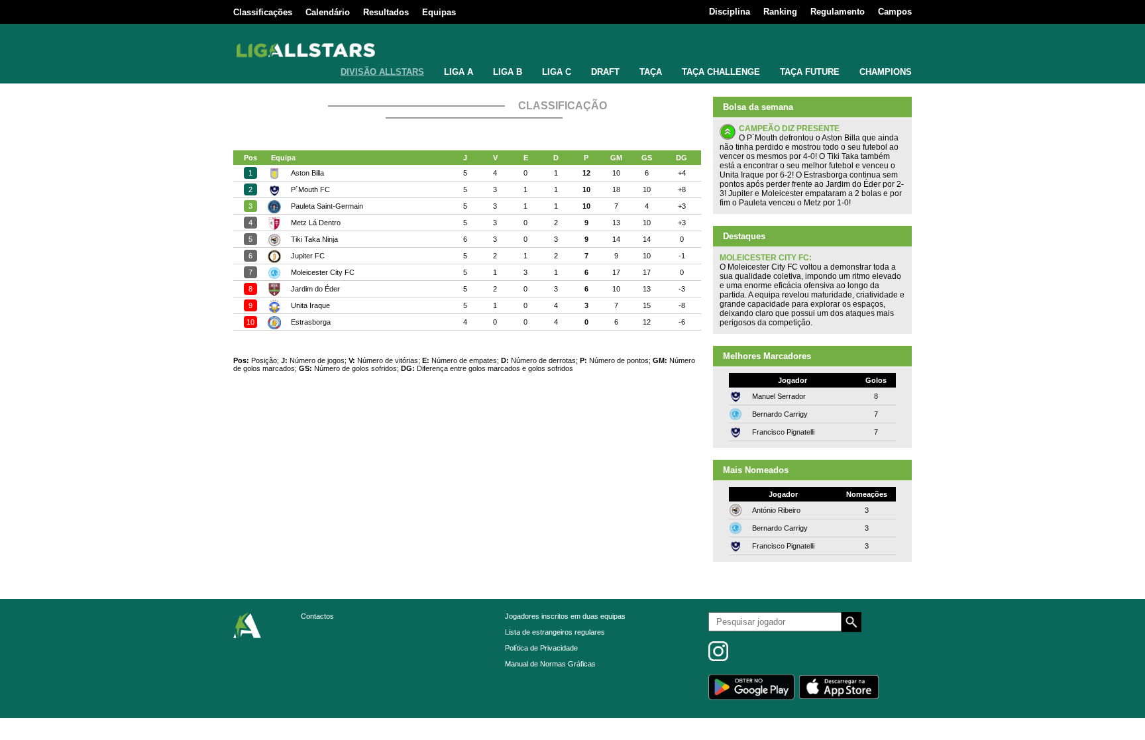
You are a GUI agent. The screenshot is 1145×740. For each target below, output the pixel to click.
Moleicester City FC (322, 272)
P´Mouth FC (310, 189)
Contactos (317, 616)
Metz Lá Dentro (316, 223)
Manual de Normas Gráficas (550, 664)
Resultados (386, 12)
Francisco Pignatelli (783, 432)
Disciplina (729, 12)
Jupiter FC (308, 256)
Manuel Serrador (779, 396)
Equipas (439, 12)
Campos (895, 12)
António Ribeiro (776, 510)
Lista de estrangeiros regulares (555, 632)
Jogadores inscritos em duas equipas (565, 616)
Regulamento (837, 12)
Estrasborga (311, 322)
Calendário (327, 12)
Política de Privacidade (541, 648)
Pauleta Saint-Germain (327, 206)
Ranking (780, 12)
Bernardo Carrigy (780, 414)
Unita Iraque (310, 305)
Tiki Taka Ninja (314, 239)
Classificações (262, 12)
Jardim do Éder (315, 289)
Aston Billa (307, 173)
